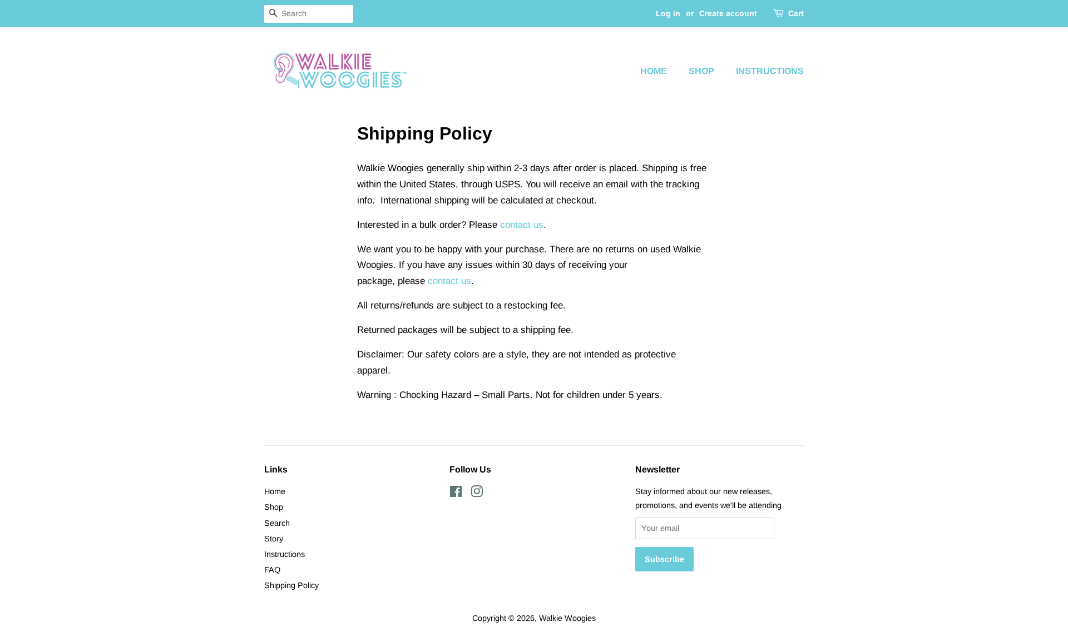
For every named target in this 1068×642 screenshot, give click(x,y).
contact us (521, 225)
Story (273, 538)
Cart (796, 13)
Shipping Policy (291, 585)
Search (277, 523)
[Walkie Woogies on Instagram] (477, 493)
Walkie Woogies (567, 618)
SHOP (701, 71)
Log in (668, 13)
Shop (273, 506)
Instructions (284, 554)
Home (274, 491)
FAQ (272, 569)
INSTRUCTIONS (770, 71)
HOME (653, 71)
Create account (728, 13)
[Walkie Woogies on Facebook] (455, 493)
